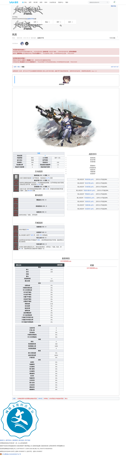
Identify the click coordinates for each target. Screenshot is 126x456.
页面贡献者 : (15, 43)
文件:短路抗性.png (16, 213)
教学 (58, 22)
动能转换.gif (88, 205)
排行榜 (35, 2)
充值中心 (60, 2)
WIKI (45, 2)
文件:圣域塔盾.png (16, 188)
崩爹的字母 (30, 18)
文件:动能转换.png (16, 228)
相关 (69, 22)
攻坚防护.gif (88, 209)
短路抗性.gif (88, 201)
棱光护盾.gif (88, 183)
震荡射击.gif (88, 194)
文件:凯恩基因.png (65, 261)
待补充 (40, 398)
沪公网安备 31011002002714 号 (11, 454)
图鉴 (46, 22)
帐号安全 (8, 440)
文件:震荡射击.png (16, 200)
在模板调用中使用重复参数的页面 (27, 398)
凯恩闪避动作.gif (88, 190)
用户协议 (27, 440)
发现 (41, 2)
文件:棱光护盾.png (16, 182)
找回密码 (15, 440)
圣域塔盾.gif (88, 186)
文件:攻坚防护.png (16, 233)
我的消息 (113, 6)
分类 (14, 398)
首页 (30, 2)
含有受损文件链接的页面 (56, 398)
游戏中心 (2, 440)
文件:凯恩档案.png (92, 268)
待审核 (46, 398)
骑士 (19, 66)
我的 (66, 2)
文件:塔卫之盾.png (16, 239)
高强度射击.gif (89, 197)
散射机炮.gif (88, 179)
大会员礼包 (52, 2)
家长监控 (21, 440)
